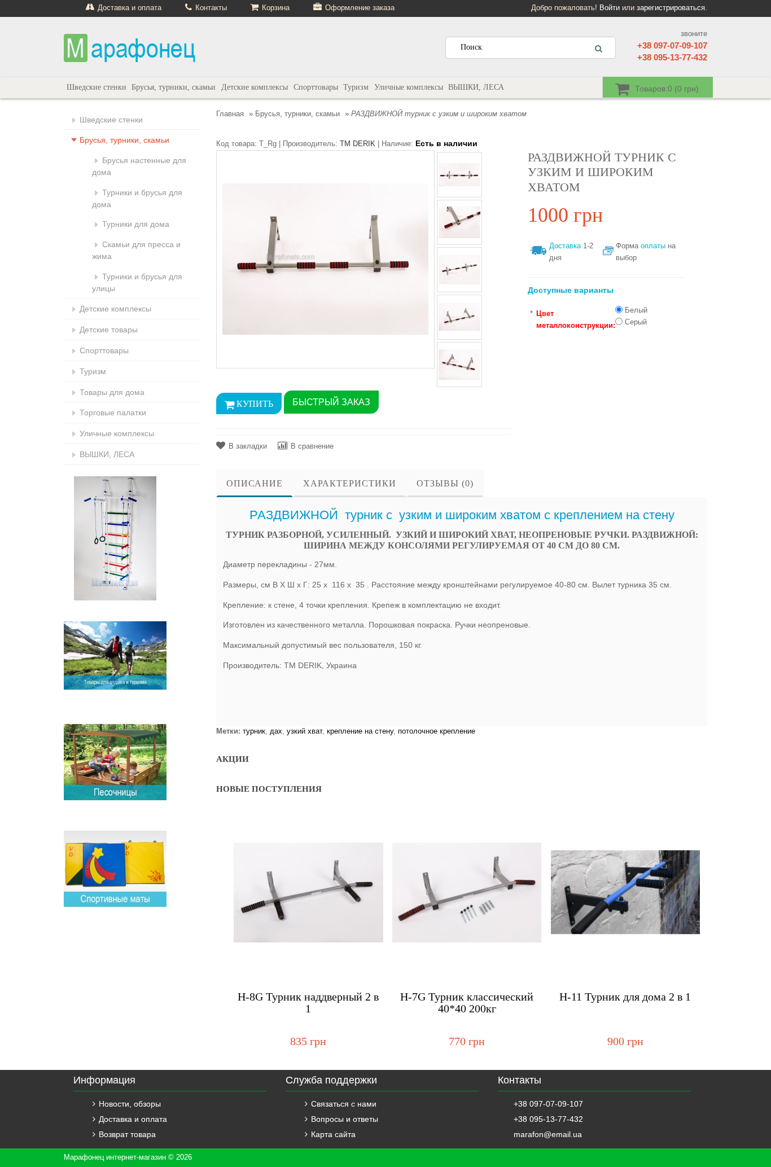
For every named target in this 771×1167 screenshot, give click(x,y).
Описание (254, 483)
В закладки (248, 446)
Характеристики (349, 483)
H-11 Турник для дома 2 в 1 (625, 997)
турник (254, 731)
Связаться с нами (343, 1103)
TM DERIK (357, 143)
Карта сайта (333, 1134)
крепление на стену (360, 731)
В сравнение (312, 446)
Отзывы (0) (445, 483)
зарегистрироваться (671, 7)
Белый (636, 310)
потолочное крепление (436, 731)
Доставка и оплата (133, 1119)
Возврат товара (127, 1134)
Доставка (565, 246)
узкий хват (304, 731)
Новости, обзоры (130, 1103)
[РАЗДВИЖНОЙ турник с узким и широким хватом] (325, 259)
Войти (609, 7)
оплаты (653, 246)
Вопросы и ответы (344, 1119)
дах (276, 731)
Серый (636, 322)
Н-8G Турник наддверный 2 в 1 (308, 1003)
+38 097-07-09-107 (672, 45)
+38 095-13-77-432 (672, 57)
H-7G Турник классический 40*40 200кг (466, 1003)
